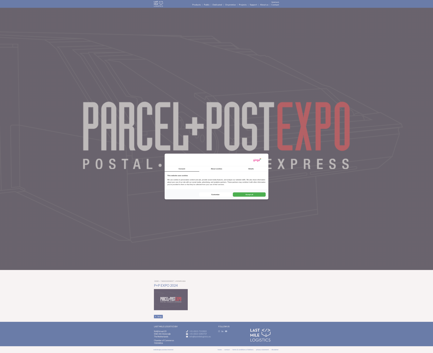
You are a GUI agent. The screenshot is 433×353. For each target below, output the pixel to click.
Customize (215, 194)
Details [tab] (251, 169)
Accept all (249, 194)
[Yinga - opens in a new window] (257, 159)
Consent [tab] (182, 169)
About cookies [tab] (216, 169)
